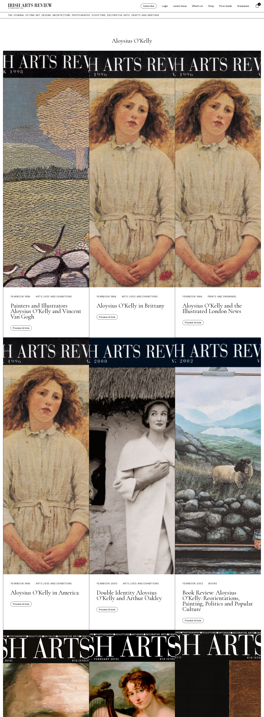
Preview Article (21, 328)
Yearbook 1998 (20, 296)
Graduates (243, 6)
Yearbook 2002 (192, 583)
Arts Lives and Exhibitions (54, 296)
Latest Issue (180, 6)
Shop (211, 6)
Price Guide (225, 6)
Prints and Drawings (222, 296)
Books (213, 583)
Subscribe (148, 6)
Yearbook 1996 (106, 296)
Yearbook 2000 (107, 583)
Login (165, 6)
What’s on (197, 6)
